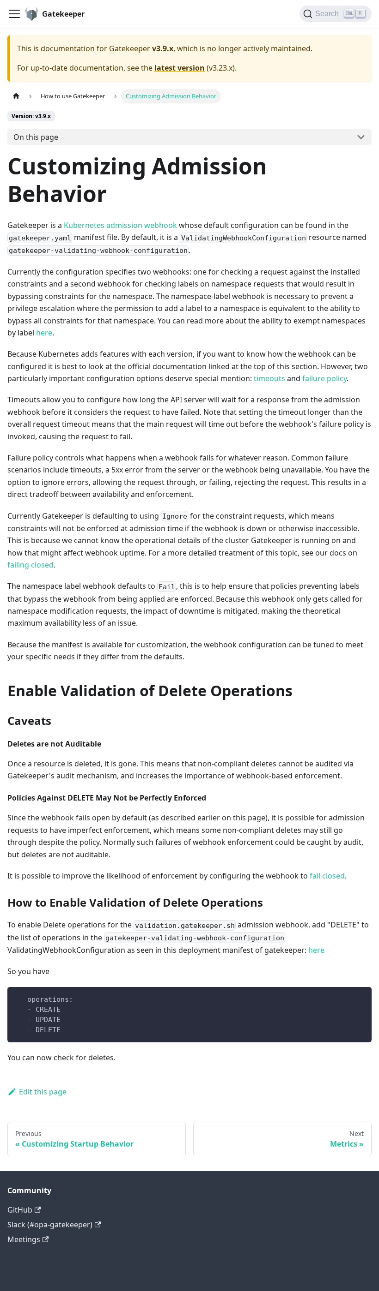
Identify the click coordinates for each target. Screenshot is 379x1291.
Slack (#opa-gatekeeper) (49, 1224)
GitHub (19, 1210)
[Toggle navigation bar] (14, 14)
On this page (35, 137)
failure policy (324, 378)
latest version (179, 68)
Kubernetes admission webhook (120, 225)
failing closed (30, 565)
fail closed (327, 876)
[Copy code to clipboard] (360, 998)
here (44, 333)
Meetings (23, 1239)
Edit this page (43, 1092)
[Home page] (16, 96)
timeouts (269, 378)
